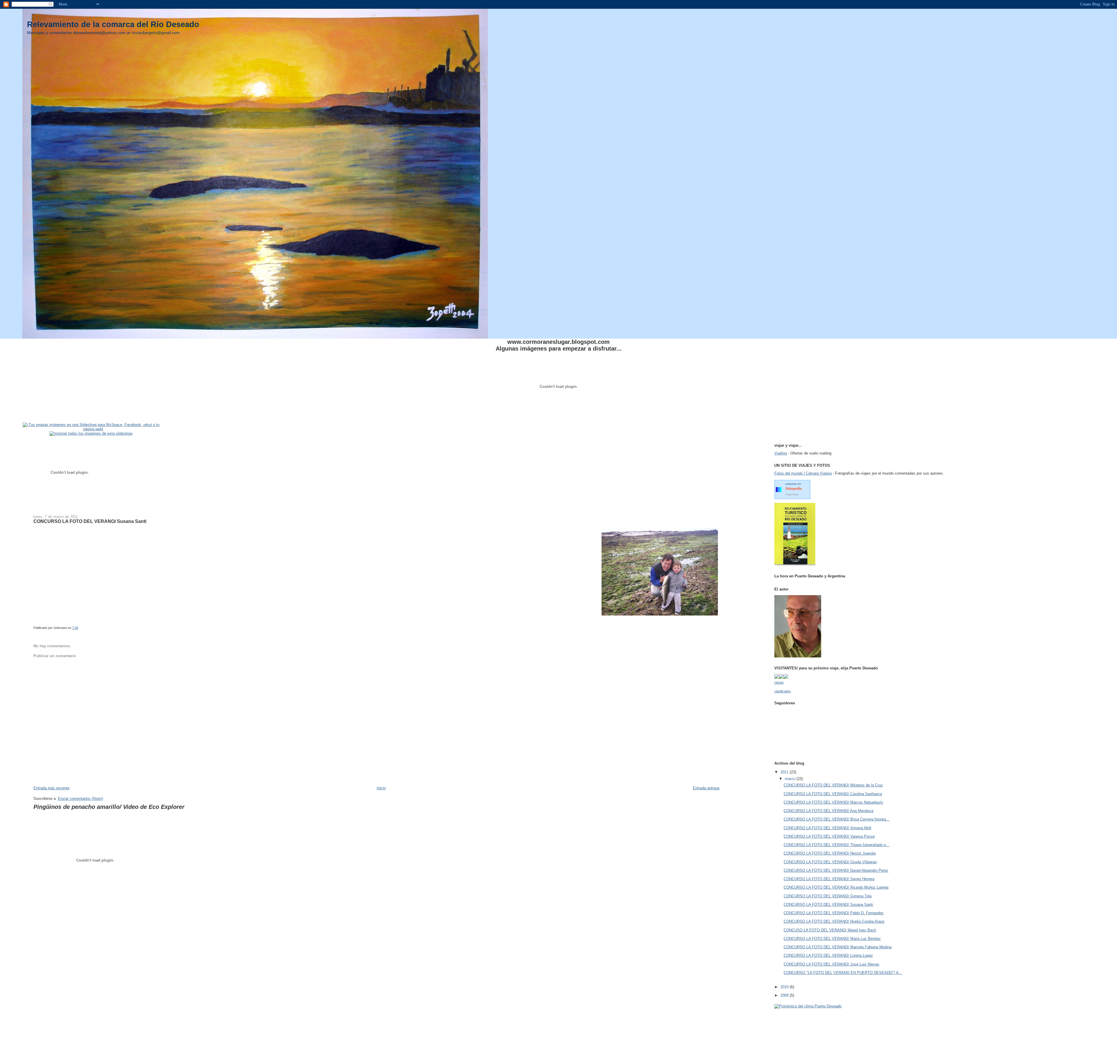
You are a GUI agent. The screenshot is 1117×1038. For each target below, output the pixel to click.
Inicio (381, 788)
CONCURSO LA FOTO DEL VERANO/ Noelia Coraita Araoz (834, 921)
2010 (785, 987)
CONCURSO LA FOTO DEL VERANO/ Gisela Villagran (830, 862)
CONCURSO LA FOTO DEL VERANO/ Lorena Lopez (828, 955)
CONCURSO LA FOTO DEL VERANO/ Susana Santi (828, 904)
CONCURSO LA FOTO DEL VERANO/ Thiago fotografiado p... (836, 845)
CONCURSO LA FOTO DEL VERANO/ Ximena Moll (827, 828)
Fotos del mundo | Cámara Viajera (803, 473)
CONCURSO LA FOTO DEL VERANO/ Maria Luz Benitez (832, 938)
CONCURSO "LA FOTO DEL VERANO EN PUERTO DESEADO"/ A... (843, 972)
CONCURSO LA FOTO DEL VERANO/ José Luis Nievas (831, 964)
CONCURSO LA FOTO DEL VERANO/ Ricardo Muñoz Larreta (836, 887)
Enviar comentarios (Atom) (80, 798)
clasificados (782, 691)
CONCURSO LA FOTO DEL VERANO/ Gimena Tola (827, 896)
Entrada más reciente (51, 788)
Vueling (780, 453)
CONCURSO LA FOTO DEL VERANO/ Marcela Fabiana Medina (838, 947)
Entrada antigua (706, 788)
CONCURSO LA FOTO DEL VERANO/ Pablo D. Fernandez (834, 913)
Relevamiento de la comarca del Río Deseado (113, 24)
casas (779, 682)
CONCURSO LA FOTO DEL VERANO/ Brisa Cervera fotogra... (837, 819)
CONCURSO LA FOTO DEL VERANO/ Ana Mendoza (828, 811)
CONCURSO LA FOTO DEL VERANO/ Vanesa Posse (829, 836)
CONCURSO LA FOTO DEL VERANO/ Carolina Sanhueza (833, 794)
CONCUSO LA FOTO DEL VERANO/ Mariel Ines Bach (830, 930)
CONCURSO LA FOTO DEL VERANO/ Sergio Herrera (829, 879)
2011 (785, 772)
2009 (785, 995)
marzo (790, 779)
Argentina (791, 494)
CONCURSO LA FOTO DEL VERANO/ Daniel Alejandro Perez (836, 870)
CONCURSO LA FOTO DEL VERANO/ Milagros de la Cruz (833, 785)
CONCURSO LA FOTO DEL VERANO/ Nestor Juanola (830, 853)
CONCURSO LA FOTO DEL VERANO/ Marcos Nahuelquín (833, 802)
